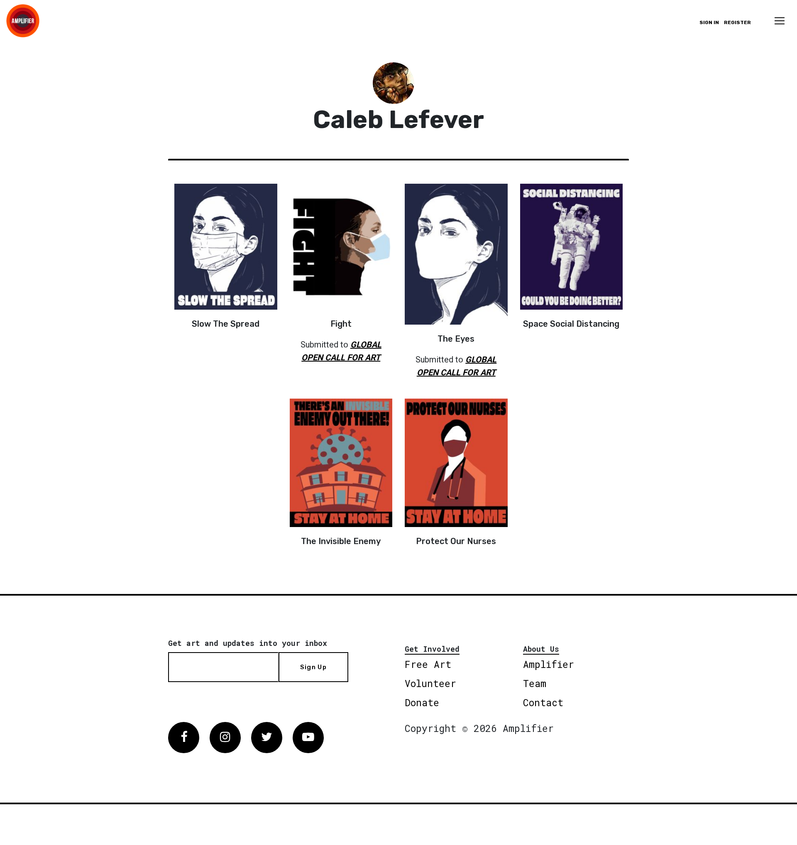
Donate (422, 702)
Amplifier (548, 664)
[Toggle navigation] (779, 21)
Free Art (428, 664)
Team (534, 683)
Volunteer (430, 683)
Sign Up (313, 667)
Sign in (709, 22)
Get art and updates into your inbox (247, 643)
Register (737, 22)
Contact (543, 702)
